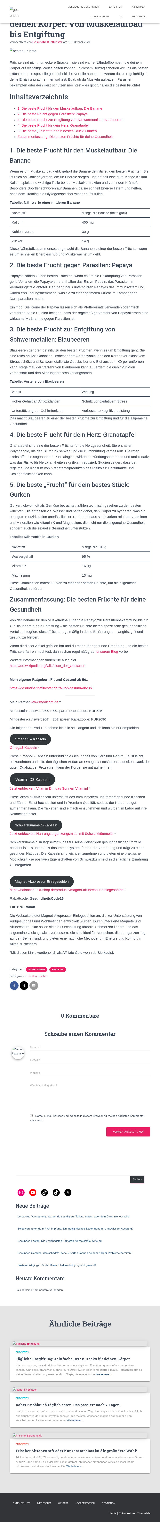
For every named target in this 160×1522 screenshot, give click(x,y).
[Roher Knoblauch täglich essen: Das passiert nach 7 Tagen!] (25, 1389)
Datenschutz (21, 1503)
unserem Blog (107, 652)
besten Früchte (37, 976)
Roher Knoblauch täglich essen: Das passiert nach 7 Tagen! (68, 1404)
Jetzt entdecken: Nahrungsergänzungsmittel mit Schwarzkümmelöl (61, 834)
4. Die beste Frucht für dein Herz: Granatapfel (53, 125)
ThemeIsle (143, 1513)
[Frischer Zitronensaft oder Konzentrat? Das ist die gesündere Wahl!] (27, 1435)
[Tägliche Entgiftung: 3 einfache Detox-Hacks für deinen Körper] (26, 1343)
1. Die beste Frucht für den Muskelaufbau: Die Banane (60, 108)
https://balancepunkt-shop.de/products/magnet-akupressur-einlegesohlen (66, 890)
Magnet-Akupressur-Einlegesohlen (42, 881)
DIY (121, 16)
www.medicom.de (44, 702)
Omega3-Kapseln (23, 748)
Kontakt (63, 1503)
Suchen (137, 1179)
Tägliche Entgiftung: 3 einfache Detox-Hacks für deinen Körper (73, 1358)
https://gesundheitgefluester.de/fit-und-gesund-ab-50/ (51, 688)
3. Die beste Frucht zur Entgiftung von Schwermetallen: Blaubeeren (70, 120)
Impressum (44, 1503)
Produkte (138, 16)
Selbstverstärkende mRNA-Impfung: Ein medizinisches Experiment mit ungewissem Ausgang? (75, 1228)
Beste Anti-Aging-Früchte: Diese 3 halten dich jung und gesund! (57, 1265)
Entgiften (115, 6)
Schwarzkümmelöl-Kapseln (36, 825)
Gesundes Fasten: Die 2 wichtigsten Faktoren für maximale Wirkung (60, 1240)
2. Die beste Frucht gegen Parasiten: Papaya (53, 114)
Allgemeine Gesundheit (83, 6)
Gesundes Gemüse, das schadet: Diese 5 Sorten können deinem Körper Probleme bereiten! (75, 1252)
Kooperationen (85, 1503)
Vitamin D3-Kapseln (32, 779)
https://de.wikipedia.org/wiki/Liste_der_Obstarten (47, 666)
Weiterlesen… (104, 1374)
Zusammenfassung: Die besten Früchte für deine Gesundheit (65, 137)
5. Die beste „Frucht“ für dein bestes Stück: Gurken (57, 131)
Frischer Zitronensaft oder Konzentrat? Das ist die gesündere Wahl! (76, 1450)
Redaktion (108, 1503)
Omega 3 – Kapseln (30, 739)
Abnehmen (138, 6)
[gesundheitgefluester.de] (14, 12)
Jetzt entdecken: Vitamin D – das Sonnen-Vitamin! (49, 788)
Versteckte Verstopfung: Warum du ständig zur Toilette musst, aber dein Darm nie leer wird (73, 1216)
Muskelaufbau (99, 16)
